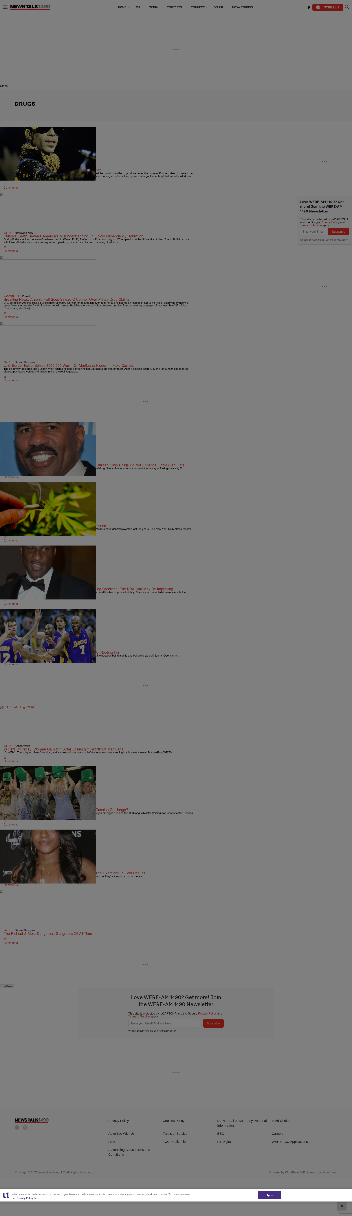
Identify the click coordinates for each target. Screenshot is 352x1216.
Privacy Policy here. (28, 1198)
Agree (270, 1195)
